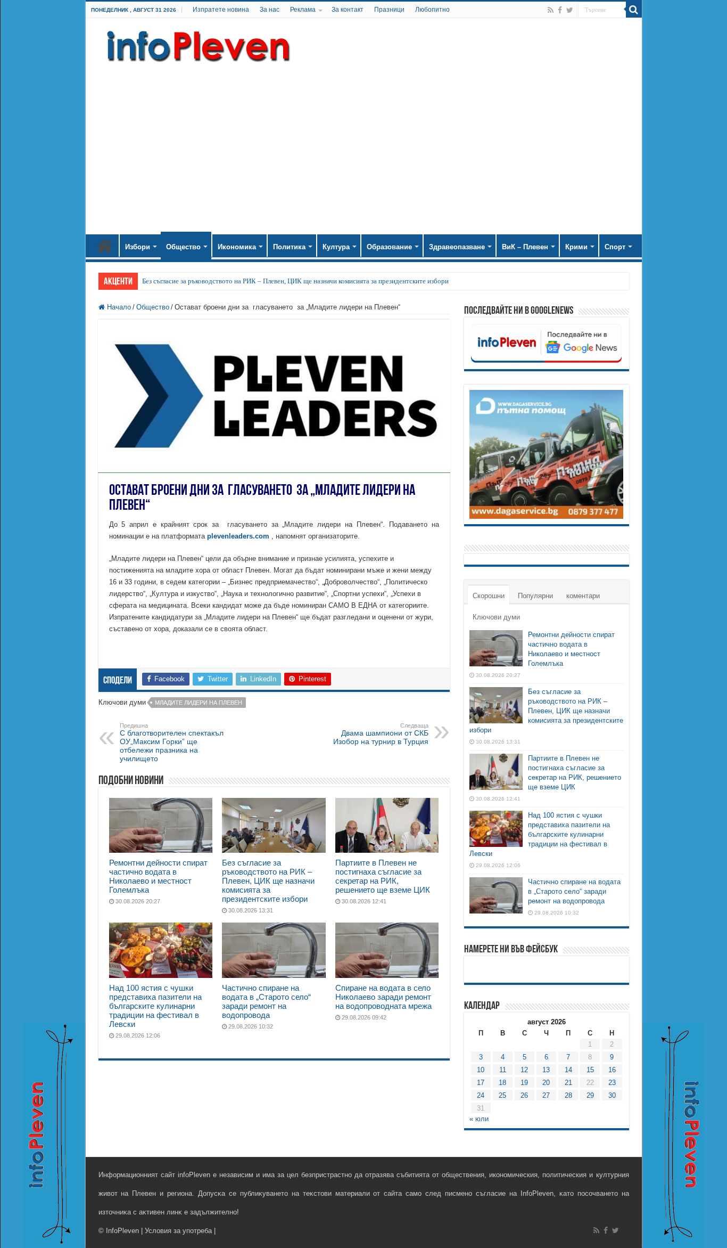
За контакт (347, 9)
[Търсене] (634, 10)
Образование (389, 247)
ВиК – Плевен (525, 247)
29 (590, 1095)
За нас (269, 9)
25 (502, 1095)
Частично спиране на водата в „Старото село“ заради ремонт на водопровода (266, 1001)
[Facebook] (560, 10)
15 (590, 1070)
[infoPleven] (196, 44)
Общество (183, 247)
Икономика (237, 247)
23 (612, 1083)
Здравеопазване (457, 247)
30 (612, 1095)
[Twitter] (569, 10)
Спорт (615, 247)
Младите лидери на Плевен (198, 702)
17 (480, 1083)
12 (524, 1070)
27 (546, 1095)
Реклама (303, 9)
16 (612, 1070)
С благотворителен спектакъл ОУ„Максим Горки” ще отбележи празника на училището (172, 742)
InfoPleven (122, 1231)
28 (568, 1095)
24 (480, 1095)
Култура (336, 247)
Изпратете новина (221, 9)
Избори (137, 247)
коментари (583, 596)
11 (502, 1070)
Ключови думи (496, 617)
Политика (289, 247)
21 (568, 1083)
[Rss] (551, 10)
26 (524, 1095)
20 (546, 1083)
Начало (105, 245)
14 (568, 1070)
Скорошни (489, 596)
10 (480, 1070)
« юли (479, 1119)
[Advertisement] (364, 143)
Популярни (535, 596)
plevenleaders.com (238, 536)
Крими (576, 247)
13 (546, 1070)
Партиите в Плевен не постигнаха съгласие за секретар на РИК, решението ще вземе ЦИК (382, 876)
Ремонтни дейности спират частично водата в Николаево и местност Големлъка (158, 876)
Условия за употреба (178, 1231)
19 (524, 1083)
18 (502, 1083)
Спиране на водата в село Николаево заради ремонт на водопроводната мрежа (383, 996)
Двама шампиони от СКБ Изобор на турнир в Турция (380, 734)
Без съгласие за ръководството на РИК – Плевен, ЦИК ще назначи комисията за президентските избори (295, 281)
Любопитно (432, 9)
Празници (389, 9)
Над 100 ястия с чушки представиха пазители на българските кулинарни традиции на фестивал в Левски (155, 1006)
